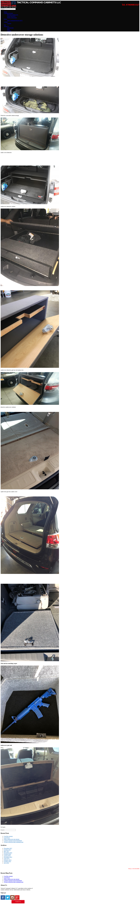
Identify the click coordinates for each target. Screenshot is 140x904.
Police (5, 19)
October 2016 (7, 854)
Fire (5, 25)
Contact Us (18, 901)
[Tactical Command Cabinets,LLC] (31, 7)
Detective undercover (12, 14)
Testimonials (10, 27)
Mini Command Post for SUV (15, 20)
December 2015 (8, 857)
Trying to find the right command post (13, 842)
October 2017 (7, 850)
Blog (8, 29)
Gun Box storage (8, 836)
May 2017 (6, 851)
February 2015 (7, 860)
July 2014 (6, 863)
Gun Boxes (7, 837)
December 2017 (8, 848)
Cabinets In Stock (8, 13)
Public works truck (12, 17)
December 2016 (8, 852)
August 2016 (7, 855)
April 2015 (6, 858)
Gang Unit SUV (11, 16)
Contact (9, 30)
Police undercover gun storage (11, 839)
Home (5, 12)
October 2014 (7, 861)
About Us (6, 26)
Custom (9, 23)
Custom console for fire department (13, 840)
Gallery (6, 22)
